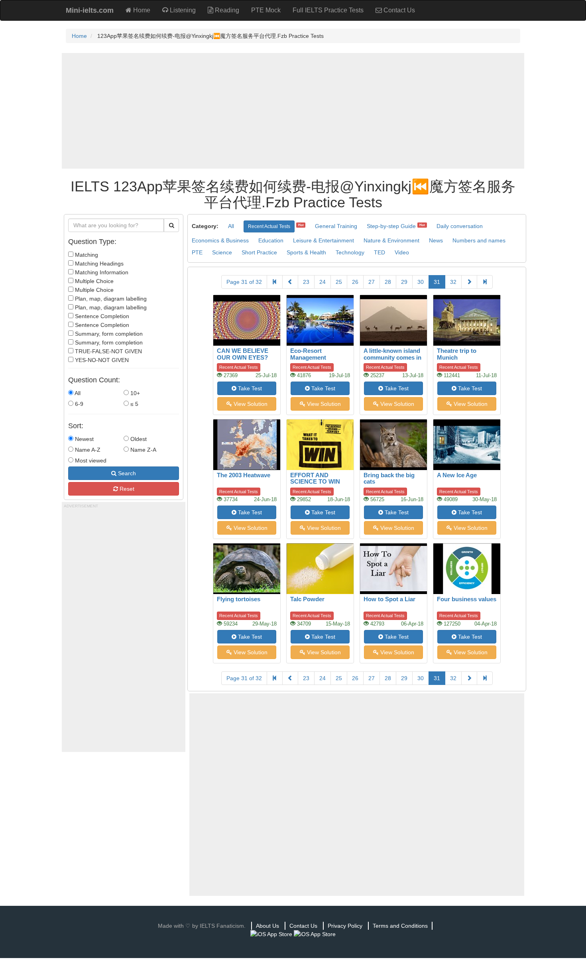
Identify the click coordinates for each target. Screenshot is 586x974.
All (77, 393)
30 (420, 282)
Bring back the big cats (389, 478)
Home (141, 10)
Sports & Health (306, 252)
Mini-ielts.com (90, 10)
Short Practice (259, 252)
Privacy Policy (345, 926)
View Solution (249, 404)
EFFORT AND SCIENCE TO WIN (315, 478)
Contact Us (398, 10)
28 (388, 282)
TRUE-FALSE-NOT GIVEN (107, 351)
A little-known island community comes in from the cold (392, 357)
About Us (267, 926)
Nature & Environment (391, 240)
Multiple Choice (93, 281)
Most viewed (89, 460)
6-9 (78, 404)
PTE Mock (266, 10)
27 (371, 282)
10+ (134, 393)
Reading (226, 10)
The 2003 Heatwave (243, 475)
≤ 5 (133, 404)
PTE (197, 252)
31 (437, 282)
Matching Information (100, 272)
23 (306, 282)
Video (402, 252)
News (436, 240)
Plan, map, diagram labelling (110, 298)
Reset (126, 489)
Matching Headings (98, 263)
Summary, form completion (108, 334)
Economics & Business (220, 240)
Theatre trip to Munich (456, 354)
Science (222, 252)
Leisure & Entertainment (323, 240)
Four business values (466, 599)
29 (404, 282)
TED (379, 252)
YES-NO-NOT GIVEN (101, 360)
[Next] (469, 282)
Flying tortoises (238, 599)
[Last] (485, 282)
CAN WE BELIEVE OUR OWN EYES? (242, 354)
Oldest (138, 439)
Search (126, 473)
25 (339, 282)
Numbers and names (478, 240)
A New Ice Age (457, 475)
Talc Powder (307, 599)
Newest (83, 439)
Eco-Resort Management (308, 354)
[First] (275, 282)
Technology (350, 252)
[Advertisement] (293, 111)
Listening (182, 10)
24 (322, 282)
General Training (336, 226)
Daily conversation (460, 226)
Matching (85, 255)
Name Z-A (142, 450)
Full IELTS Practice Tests (328, 10)
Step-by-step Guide (391, 226)
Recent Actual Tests (269, 226)
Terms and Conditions (400, 926)
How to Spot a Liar (389, 599)
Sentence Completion (101, 316)
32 (453, 282)
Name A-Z (86, 450)
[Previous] (290, 282)
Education (270, 240)
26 (355, 282)
